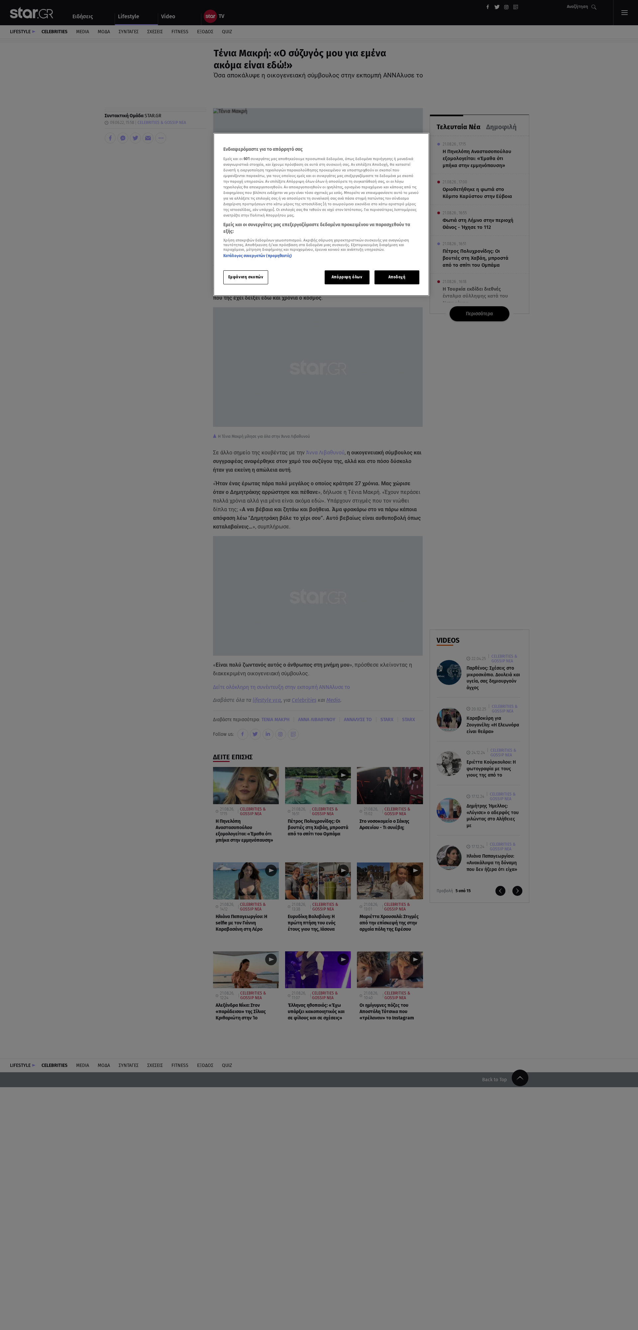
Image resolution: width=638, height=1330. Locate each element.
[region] (321, 214)
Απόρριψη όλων (347, 277)
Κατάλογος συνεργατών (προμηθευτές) (257, 256)
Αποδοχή (397, 277)
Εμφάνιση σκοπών (246, 277)
